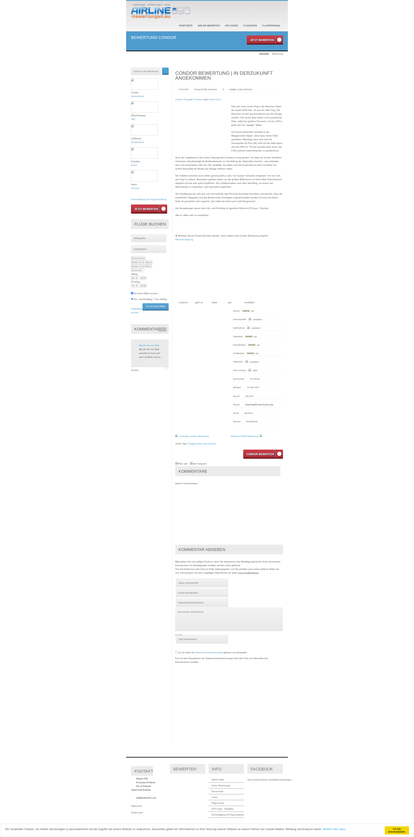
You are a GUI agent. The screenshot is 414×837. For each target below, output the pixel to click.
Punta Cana (215, 99)
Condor (232, 89)
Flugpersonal (271, 25)
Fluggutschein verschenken (202, 443)
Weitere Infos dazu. (334, 829)
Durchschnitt (217, 791)
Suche (214, 797)
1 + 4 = (178, 634)
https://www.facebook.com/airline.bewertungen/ (269, 779)
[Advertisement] (202, 127)
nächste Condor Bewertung (244, 436)
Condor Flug (181, 99)
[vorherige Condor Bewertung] (176, 436)
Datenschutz (137, 812)
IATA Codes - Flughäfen (222, 809)
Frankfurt (197, 99)
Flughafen (250, 25)
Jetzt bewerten (262, 40)
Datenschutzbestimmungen (209, 652)
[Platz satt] (181, 464)
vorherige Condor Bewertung (194, 436)
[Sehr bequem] (198, 464)
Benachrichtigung (184, 239)
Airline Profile (217, 779)
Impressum (136, 806)
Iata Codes (231, 25)
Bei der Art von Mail (149, 345)
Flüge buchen (217, 803)
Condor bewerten (260, 454)
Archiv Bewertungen (220, 785)
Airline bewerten (209, 25)
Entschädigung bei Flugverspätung (149, 199)
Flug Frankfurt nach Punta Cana (259, 405)
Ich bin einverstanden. (397, 830)
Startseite (186, 25)
